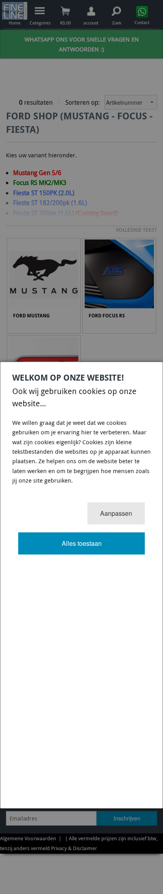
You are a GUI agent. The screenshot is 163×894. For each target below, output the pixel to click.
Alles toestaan (82, 543)
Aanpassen (116, 513)
